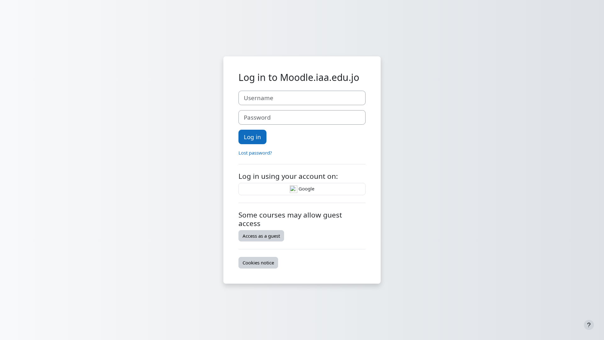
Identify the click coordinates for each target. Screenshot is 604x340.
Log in (252, 137)
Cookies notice (258, 262)
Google (305, 188)
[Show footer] (589, 325)
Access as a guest (261, 236)
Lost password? (255, 153)
